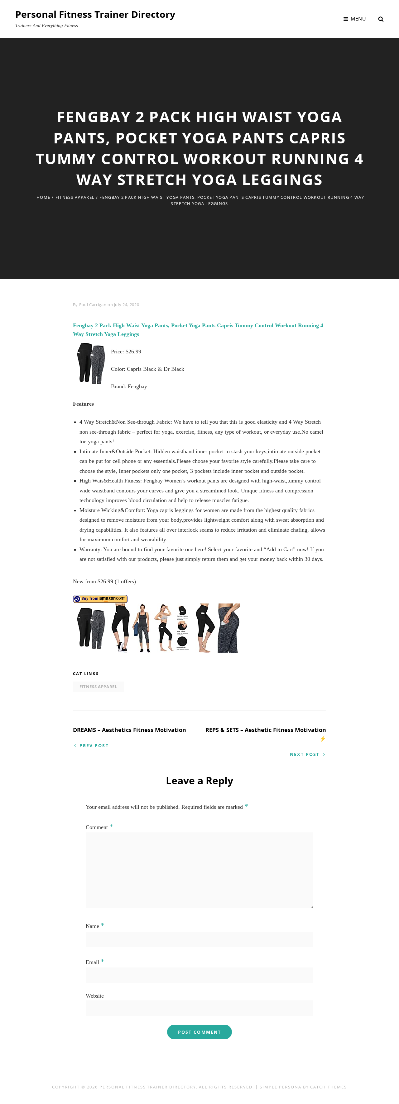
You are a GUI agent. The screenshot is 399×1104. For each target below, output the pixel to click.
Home (43, 197)
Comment (99, 827)
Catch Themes (328, 1087)
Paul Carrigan (92, 304)
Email (95, 962)
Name (95, 926)
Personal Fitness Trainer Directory (95, 14)
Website (95, 996)
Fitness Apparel (75, 197)
